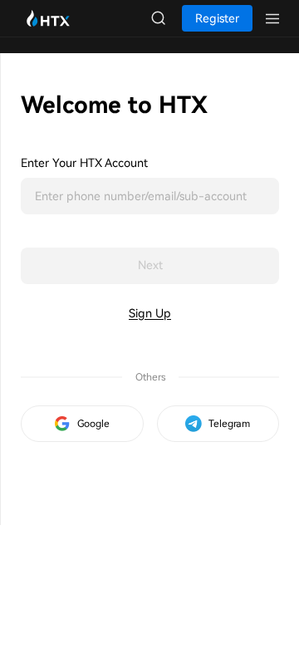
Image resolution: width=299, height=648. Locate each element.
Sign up (150, 313)
